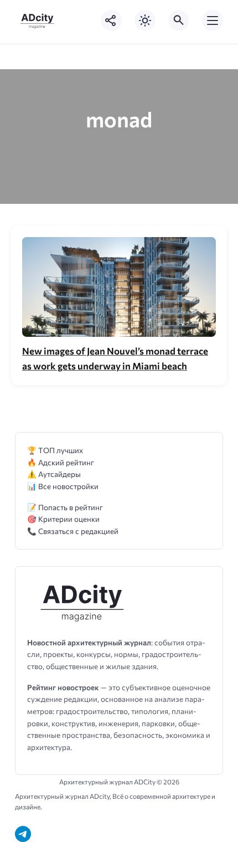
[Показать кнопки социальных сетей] (111, 20)
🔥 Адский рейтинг (60, 462)
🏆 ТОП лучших (55, 450)
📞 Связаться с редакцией (72, 531)
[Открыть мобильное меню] (212, 20)
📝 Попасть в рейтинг (65, 507)
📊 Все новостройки (63, 486)
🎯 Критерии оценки (63, 518)
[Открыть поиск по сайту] (178, 20)
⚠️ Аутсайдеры (54, 474)
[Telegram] (23, 834)
